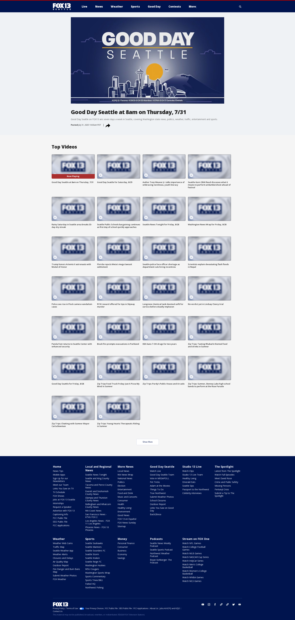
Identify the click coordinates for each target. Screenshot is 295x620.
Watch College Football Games (193, 548)
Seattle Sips (188, 485)
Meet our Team (61, 484)
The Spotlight (224, 466)
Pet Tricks (155, 482)
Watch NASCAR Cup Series (195, 557)
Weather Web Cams (63, 543)
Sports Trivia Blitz (94, 580)
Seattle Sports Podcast (161, 549)
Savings (121, 558)
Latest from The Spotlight (227, 470)
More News (125, 466)
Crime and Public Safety (226, 482)
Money (122, 539)
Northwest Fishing (94, 587)
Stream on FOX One (195, 539)
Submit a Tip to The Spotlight (224, 494)
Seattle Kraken (92, 558)
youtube (202, 604)
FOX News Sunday (127, 522)
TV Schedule (59, 492)
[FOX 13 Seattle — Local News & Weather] (63, 6)
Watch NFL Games (191, 543)
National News (125, 478)
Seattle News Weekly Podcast (160, 544)
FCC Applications (61, 525)
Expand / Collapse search (240, 6)
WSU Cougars (92, 569)
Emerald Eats (188, 482)
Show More (148, 442)
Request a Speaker (62, 506)
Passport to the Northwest (195, 489)
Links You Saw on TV (63, 488)
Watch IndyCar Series (192, 560)
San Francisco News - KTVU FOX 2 (96, 516)
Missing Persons (223, 485)
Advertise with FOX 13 (64, 510)
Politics (121, 482)
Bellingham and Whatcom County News (98, 505)
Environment (124, 511)
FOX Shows (58, 495)
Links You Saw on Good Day (162, 509)
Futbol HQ (90, 583)
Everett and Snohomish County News (96, 492)
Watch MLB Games (192, 553)
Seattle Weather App (63, 550)
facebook (215, 604)
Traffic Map (58, 546)
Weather (59, 539)
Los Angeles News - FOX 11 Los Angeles (97, 522)
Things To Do (157, 489)
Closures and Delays (63, 558)
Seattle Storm (92, 554)
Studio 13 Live (192, 466)
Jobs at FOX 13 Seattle (64, 499)
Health (121, 504)
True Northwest (158, 493)
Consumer (123, 500)
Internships (58, 503)
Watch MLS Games (191, 581)
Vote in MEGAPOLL (159, 478)
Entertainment (125, 489)
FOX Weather (59, 579)
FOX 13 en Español (127, 518)
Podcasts (156, 539)
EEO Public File (60, 521)
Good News (123, 515)
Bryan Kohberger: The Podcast (161, 561)
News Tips (58, 470)
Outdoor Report (158, 504)
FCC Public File (60, 518)
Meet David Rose (223, 478)
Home (57, 466)
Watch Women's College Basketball (194, 572)
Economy (122, 554)
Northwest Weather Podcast (160, 555)
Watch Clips (188, 470)
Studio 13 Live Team (192, 474)
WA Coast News (93, 510)
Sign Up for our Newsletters (60, 480)
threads (227, 604)
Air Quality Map (60, 561)
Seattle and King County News (97, 480)
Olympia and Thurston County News (96, 499)
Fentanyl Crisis (222, 489)
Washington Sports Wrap (97, 572)
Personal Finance (126, 543)
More (192, 6)
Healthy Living (124, 507)
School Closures (158, 500)
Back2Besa (155, 514)
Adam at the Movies (160, 485)
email (239, 604)
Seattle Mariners (93, 546)
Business (122, 550)
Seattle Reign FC (93, 561)
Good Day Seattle (162, 466)
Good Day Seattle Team (162, 474)
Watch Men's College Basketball (192, 566)
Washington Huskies (95, 565)
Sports (89, 539)
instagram (208, 604)
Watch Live (155, 470)
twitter (233, 604)
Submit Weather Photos (162, 496)
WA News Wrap (125, 474)
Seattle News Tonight (96, 474)
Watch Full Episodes (224, 474)
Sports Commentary (95, 576)
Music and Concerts (127, 496)
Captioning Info (60, 514)
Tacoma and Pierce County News (98, 486)
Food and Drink (125, 493)
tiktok (221, 604)
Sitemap (122, 526)
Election (121, 485)
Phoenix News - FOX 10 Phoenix (97, 528)
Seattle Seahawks (94, 543)
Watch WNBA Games (193, 577)
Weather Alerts (60, 554)
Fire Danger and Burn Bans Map (66, 570)
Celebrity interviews (192, 493)
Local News (123, 470)
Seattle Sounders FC (95, 550)
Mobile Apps (59, 474)
